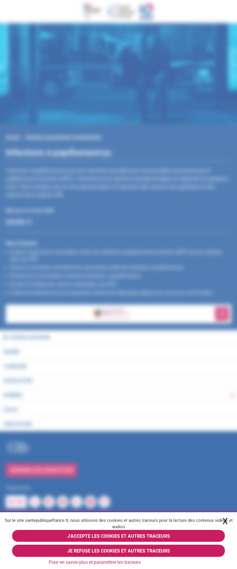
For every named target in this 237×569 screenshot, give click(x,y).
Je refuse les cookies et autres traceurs (118, 551)
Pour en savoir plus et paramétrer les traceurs (95, 562)
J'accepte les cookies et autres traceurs (118, 536)
